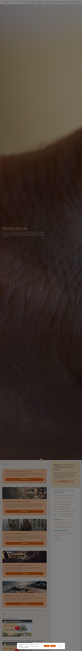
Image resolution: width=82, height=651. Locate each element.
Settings (59, 645)
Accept (46, 645)
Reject (53, 645)
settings (26, 647)
